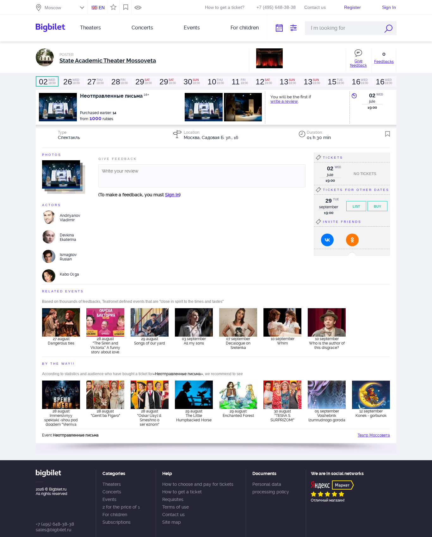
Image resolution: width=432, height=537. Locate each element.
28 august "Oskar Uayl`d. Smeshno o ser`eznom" (149, 417)
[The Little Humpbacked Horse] (194, 395)
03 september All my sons (194, 341)
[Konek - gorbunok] (371, 395)
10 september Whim (282, 341)
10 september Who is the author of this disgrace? (327, 343)
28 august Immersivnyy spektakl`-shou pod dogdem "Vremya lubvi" (61, 417)
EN (102, 7)
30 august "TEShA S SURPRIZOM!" (282, 415)
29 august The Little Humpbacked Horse (194, 415)
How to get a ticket (182, 491)
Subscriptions (116, 522)
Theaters (90, 28)
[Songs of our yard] (150, 322)
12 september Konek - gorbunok (370, 413)
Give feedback (358, 63)
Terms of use (175, 507)
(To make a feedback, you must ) (139, 194)
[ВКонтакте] (327, 240)
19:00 (47, 81)
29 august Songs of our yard (149, 341)
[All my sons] (194, 322)
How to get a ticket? (224, 7)
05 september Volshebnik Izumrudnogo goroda (326, 415)
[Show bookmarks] (125, 7)
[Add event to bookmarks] (387, 134)
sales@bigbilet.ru (53, 529)
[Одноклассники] (352, 240)
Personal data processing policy (270, 488)
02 (372, 95)
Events (192, 28)
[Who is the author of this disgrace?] (327, 322)
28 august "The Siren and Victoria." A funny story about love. (105, 345)
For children (245, 28)
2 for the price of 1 (121, 507)
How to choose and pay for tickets (197, 484)
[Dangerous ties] (61, 322)
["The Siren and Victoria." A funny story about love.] (105, 322)
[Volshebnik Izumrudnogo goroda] (327, 395)
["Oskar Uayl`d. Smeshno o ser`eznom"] (150, 395)
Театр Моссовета (374, 435)
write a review (284, 101)
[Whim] (282, 322)
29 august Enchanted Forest (238, 413)
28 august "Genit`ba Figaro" (105, 413)
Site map (171, 522)
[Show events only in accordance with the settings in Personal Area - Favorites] (112, 6)
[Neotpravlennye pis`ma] (61, 174)
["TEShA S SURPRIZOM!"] (282, 395)
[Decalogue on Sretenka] (238, 322)
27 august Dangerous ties (61, 341)
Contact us (315, 7)
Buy (377, 206)
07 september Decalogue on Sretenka (238, 343)
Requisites (172, 499)
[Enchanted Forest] (238, 395)
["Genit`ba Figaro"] (105, 395)
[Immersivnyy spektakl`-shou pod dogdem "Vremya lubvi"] (61, 395)
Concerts (142, 28)
